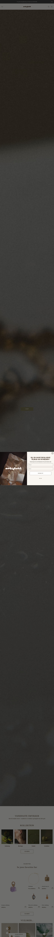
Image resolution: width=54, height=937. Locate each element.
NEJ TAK (40, 478)
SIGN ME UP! (40, 473)
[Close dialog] (53, 453)
